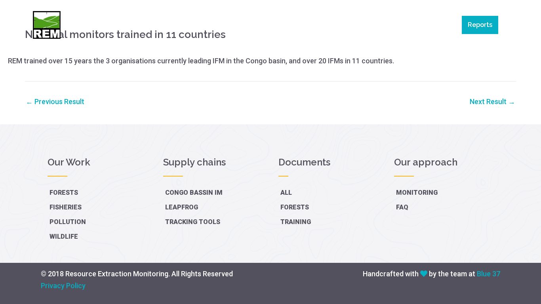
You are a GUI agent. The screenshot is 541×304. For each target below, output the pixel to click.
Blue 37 (488, 274)
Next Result (492, 101)
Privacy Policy (63, 285)
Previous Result (55, 101)
